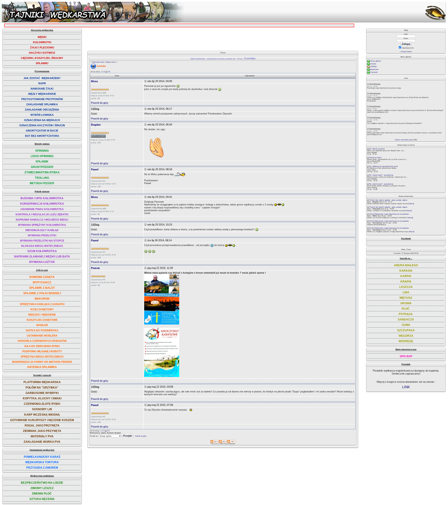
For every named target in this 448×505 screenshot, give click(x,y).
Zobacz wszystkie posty (404, 140)
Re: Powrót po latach (377, 149)
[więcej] (411, 203)
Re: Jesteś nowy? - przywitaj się (381, 175)
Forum (239, 59)
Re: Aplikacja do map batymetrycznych (383, 166)
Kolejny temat (110, 62)
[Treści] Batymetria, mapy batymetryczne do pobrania (389, 214)
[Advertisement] (224, 38)
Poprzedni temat (98, 62)
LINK (406, 387)
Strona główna (375, 61)
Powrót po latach (375, 157)
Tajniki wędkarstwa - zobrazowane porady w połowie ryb (212, 59)
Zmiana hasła (406, 51)
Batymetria (374, 69)
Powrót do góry (99, 102)
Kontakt (373, 64)
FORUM (373, 67)
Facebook (374, 72)
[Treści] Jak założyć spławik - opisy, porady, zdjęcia (388, 200)
